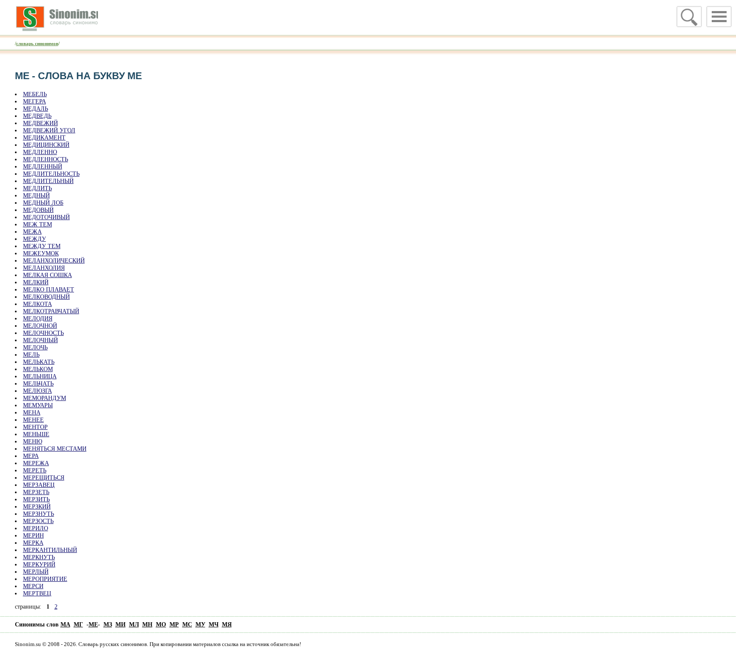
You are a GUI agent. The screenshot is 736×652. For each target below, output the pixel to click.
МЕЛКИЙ (36, 282)
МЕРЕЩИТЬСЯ (43, 477)
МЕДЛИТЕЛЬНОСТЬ (51, 173)
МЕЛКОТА (37, 303)
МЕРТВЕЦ (37, 593)
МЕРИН (33, 535)
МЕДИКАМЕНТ (44, 137)
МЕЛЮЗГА (37, 390)
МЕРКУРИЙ (39, 564)
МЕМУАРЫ (38, 405)
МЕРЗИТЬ (36, 499)
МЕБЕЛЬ (35, 94)
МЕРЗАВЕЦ (39, 484)
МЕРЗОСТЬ (38, 521)
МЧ (213, 624)
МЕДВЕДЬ (37, 115)
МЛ (134, 624)
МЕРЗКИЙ (37, 506)
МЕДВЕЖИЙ (40, 123)
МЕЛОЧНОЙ (40, 325)
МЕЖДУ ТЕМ (41, 246)
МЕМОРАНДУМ (44, 398)
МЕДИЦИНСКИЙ (46, 144)
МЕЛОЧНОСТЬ (43, 332)
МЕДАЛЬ (35, 108)
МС (187, 624)
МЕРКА (33, 542)
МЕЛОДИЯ (37, 318)
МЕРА (31, 455)
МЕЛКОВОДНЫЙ (46, 296)
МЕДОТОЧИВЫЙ (46, 217)
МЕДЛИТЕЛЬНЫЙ (48, 180)
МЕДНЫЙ (36, 195)
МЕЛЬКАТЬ (39, 361)
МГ (78, 624)
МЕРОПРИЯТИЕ (45, 578)
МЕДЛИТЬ (37, 188)
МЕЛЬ (31, 354)
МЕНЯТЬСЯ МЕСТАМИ (54, 448)
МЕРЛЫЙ (36, 571)
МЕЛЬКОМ (38, 369)
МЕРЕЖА (36, 463)
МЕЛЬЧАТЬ (38, 383)
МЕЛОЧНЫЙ (40, 340)
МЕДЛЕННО (40, 152)
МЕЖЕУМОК (41, 253)
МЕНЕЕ (33, 419)
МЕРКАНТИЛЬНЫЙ (50, 549)
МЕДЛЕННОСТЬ (45, 159)
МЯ (227, 624)
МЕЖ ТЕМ (37, 224)
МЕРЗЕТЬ (36, 492)
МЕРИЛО (35, 528)
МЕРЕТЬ (34, 470)
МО (161, 624)
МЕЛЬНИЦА (40, 376)
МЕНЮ (32, 441)
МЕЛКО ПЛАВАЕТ (48, 289)
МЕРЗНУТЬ (38, 513)
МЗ (108, 624)
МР (174, 624)
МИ (120, 624)
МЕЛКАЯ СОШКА (47, 275)
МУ (200, 624)
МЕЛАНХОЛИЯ (44, 267)
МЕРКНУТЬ (39, 557)
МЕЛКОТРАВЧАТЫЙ (51, 311)
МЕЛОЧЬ (35, 347)
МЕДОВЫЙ (38, 209)
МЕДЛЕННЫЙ (42, 166)
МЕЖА (32, 231)
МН (147, 624)
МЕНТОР (35, 426)
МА (65, 624)
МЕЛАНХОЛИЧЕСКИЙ (54, 260)
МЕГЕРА (34, 101)
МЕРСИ (33, 586)
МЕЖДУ (34, 238)
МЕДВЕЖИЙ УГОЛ (49, 130)
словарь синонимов (37, 43)
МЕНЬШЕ (36, 434)
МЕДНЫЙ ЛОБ (43, 202)
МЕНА (31, 412)
